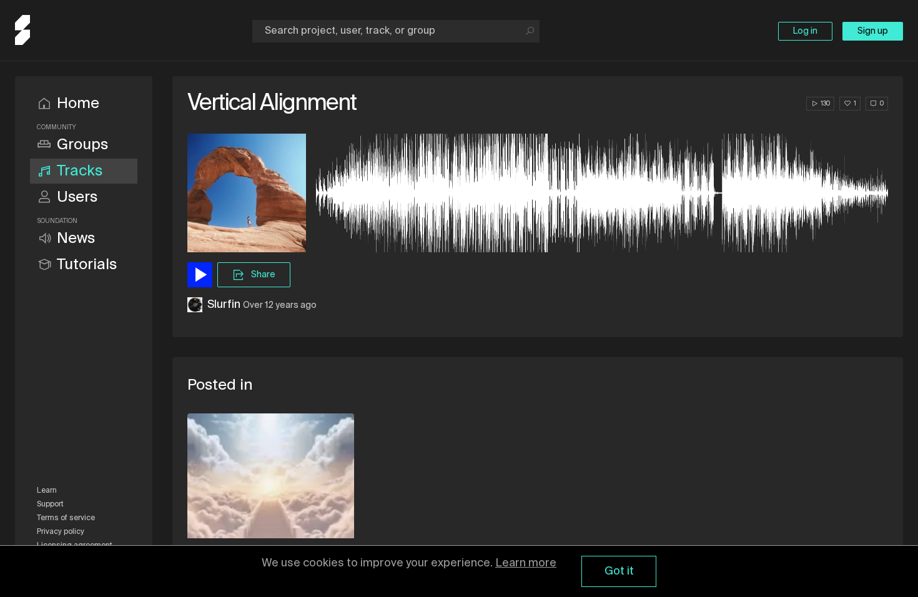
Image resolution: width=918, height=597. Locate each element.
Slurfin (223, 305)
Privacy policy (60, 532)
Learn (47, 491)
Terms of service (66, 518)
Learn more (525, 563)
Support (50, 504)
